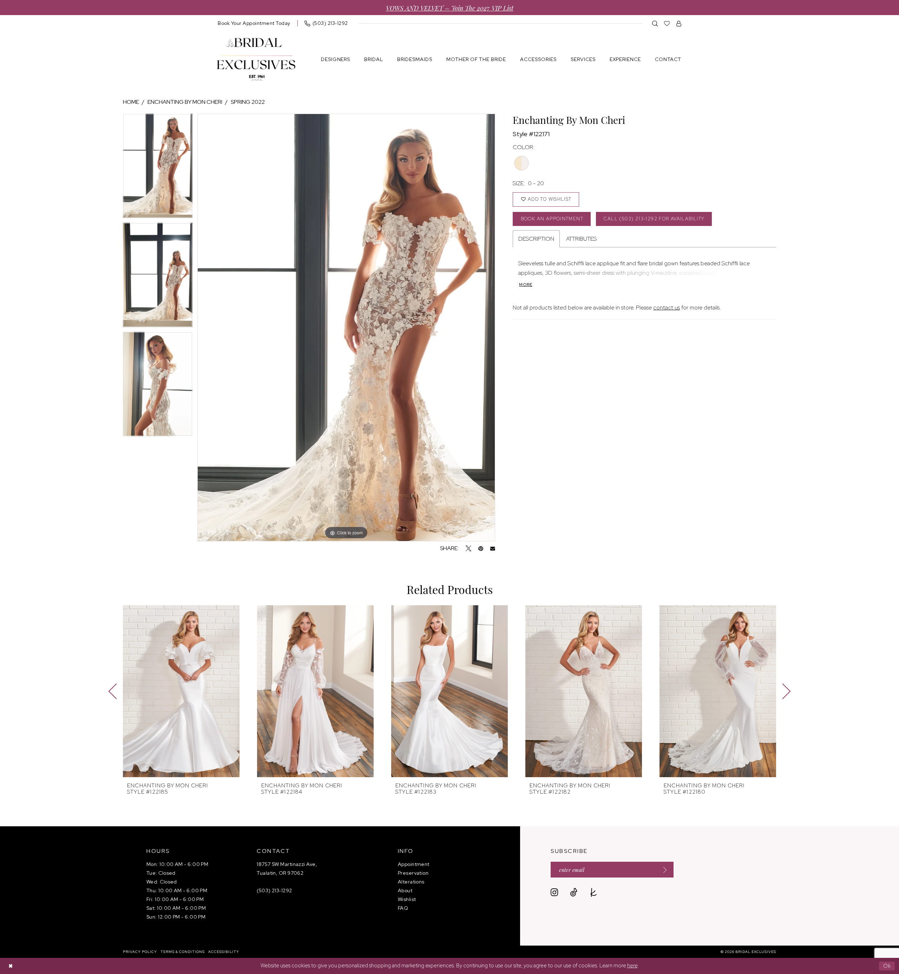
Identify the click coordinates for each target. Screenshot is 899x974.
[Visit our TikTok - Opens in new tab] (573, 892)
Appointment (413, 864)
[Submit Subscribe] (663, 870)
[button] (679, 23)
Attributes (581, 238)
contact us (666, 307)
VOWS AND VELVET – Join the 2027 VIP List (449, 7)
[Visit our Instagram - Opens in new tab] (554, 892)
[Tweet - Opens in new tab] (468, 548)
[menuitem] (254, 23)
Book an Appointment (552, 219)
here (632, 965)
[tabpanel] (157, 168)
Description (536, 238)
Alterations (411, 882)
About (405, 890)
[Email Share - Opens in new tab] (492, 548)
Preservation (413, 873)
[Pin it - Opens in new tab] (480, 548)
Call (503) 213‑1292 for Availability (654, 219)
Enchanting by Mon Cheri (184, 102)
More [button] (525, 284)
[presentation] (181, 691)
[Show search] (655, 23)
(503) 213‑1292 (274, 890)
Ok (887, 965)
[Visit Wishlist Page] (667, 23)
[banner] (256, 59)
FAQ (403, 908)
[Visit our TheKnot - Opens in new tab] (593, 892)
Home (131, 102)
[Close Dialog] (10, 966)
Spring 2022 (248, 102)
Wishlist (407, 899)
